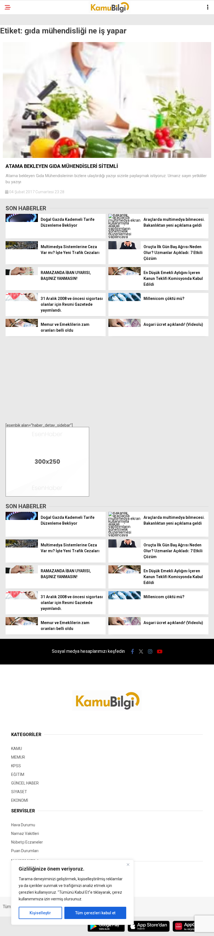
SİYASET (19, 792)
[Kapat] (128, 864)
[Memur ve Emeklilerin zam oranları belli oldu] (22, 325)
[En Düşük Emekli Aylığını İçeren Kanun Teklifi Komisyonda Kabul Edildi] (124, 274)
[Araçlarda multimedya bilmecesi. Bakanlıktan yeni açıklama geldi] (124, 236)
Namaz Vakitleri (25, 833)
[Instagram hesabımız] (150, 651)
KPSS (16, 766)
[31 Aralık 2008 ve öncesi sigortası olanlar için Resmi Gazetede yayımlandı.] (22, 299)
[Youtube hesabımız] (159, 651)
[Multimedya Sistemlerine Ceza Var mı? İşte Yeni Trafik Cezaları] (22, 248)
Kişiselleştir (40, 913)
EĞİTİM (17, 774)
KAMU (16, 748)
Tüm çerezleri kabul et (95, 913)
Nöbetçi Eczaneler (27, 842)
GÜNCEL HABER (25, 783)
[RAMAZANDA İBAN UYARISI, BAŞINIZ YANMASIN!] (22, 274)
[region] (72, 892)
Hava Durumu (23, 825)
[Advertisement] (107, 379)
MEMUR (18, 757)
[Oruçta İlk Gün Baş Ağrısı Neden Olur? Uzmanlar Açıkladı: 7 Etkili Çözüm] (124, 248)
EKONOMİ (19, 800)
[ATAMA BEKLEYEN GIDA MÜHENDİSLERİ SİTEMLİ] (107, 156)
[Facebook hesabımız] (132, 651)
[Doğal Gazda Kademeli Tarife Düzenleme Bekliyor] (22, 220)
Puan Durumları (24, 851)
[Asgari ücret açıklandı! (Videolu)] (124, 325)
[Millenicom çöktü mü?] (124, 299)
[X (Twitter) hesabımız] (141, 651)
